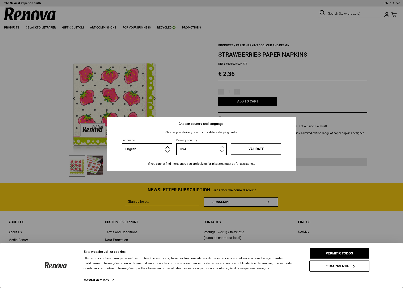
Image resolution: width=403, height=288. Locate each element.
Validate (256, 149)
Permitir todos (339, 253)
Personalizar (336, 266)
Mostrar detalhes (96, 280)
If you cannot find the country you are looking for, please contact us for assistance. (201, 163)
